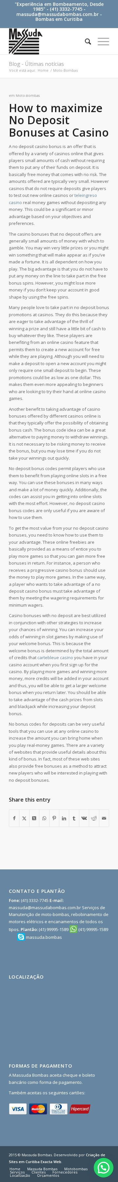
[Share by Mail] (104, 818)
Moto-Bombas (28, 95)
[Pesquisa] (84, 41)
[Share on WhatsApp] (44, 818)
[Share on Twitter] (24, 818)
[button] (103, 1167)
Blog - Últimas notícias (36, 63)
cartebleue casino (55, 657)
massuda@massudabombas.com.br (57, 14)
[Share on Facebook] (14, 818)
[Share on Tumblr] (74, 818)
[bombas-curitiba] (49, 41)
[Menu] (100, 41)
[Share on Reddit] (94, 818)
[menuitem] (84, 41)
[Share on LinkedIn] (64, 818)
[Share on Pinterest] (54, 818)
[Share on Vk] (84, 818)
